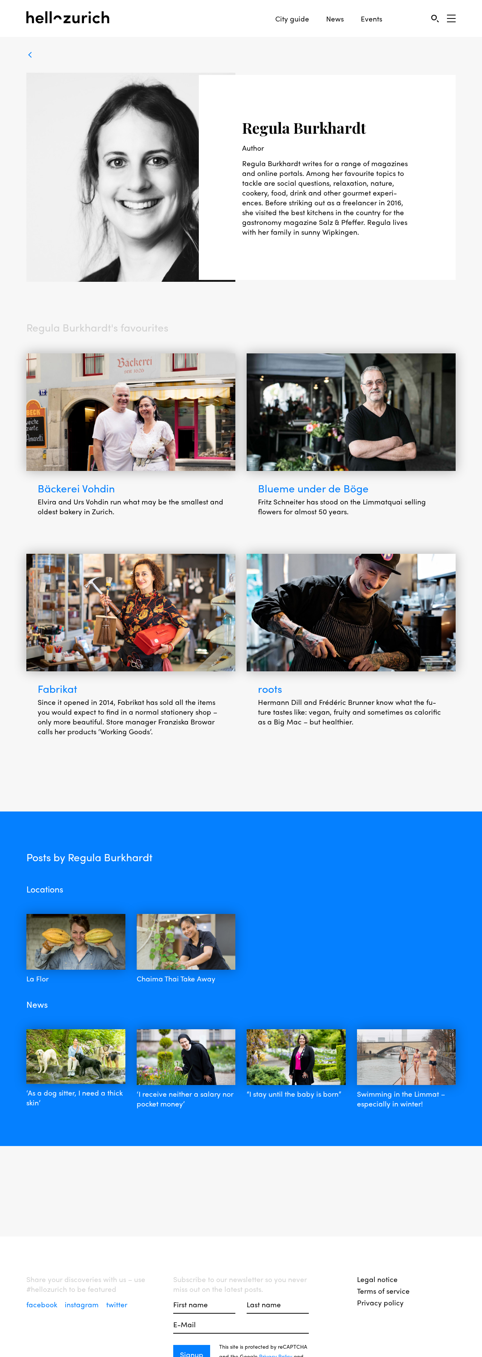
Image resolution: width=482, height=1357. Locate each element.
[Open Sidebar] (451, 18)
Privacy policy (380, 1302)
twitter (116, 1304)
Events (371, 18)
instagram (83, 1304)
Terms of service (383, 1291)
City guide (292, 18)
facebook (42, 1304)
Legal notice (377, 1279)
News (335, 18)
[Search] (434, 18)
